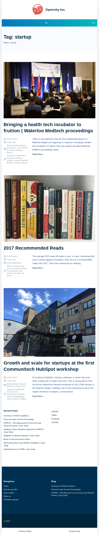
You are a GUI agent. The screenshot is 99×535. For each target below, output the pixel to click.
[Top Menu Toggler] (93, 23)
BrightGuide (19, 389)
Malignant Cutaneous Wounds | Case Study (21, 436)
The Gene (17, 273)
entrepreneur (12, 394)
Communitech (12, 392)
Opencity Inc (12, 148)
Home (6, 43)
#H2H (9, 266)
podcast (10, 268)
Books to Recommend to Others (17, 439)
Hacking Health (12, 145)
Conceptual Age (18, 266)
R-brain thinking (20, 268)
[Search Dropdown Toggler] (46, 23)
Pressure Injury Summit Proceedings (19, 419)
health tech (11, 156)
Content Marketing (14, 263)
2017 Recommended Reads (34, 248)
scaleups (10, 160)
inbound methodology (15, 396)
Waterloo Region (21, 163)
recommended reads (15, 271)
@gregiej (10, 389)
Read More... (38, 154)
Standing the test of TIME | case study (19, 449)
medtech (18, 158)
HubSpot (21, 394)
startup (17, 160)
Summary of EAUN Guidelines (16, 416)
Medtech (23, 145)
